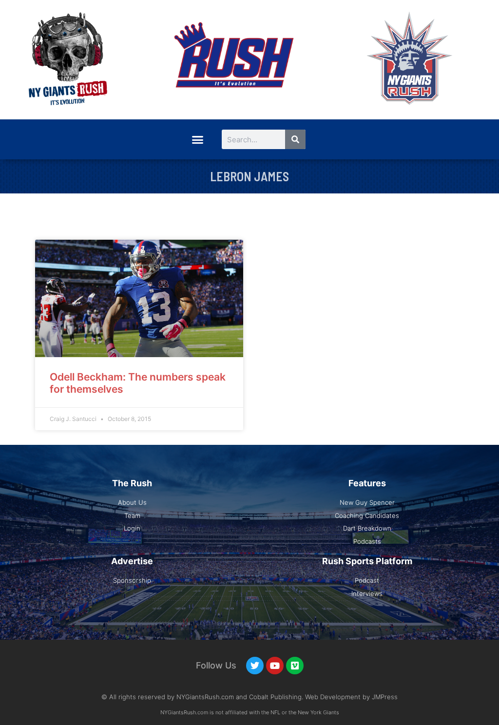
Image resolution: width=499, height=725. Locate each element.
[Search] (295, 139)
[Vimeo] (295, 665)
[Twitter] (255, 665)
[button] (197, 139)
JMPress (385, 697)
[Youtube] (275, 665)
